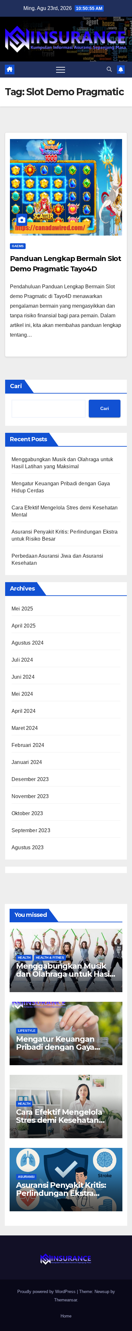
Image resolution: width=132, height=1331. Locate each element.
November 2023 (30, 796)
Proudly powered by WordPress (47, 1291)
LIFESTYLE (27, 1030)
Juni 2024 (23, 677)
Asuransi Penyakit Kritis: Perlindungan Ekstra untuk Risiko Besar (61, 1193)
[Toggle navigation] (60, 69)
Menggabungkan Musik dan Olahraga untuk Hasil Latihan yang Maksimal (63, 974)
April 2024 (24, 711)
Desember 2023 (30, 779)
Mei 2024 (22, 694)
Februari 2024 (28, 745)
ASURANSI (26, 1176)
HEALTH (24, 957)
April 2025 (24, 625)
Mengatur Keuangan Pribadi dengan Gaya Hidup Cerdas (55, 1047)
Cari (16, 386)
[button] (109, 69)
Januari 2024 (27, 762)
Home (66, 1316)
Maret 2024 (25, 728)
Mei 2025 (22, 608)
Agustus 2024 (28, 643)
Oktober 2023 (27, 813)
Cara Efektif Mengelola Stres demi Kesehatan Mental (59, 1120)
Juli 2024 (22, 660)
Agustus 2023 (28, 847)
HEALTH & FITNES (50, 957)
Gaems (18, 246)
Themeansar (65, 1300)
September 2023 (31, 830)
